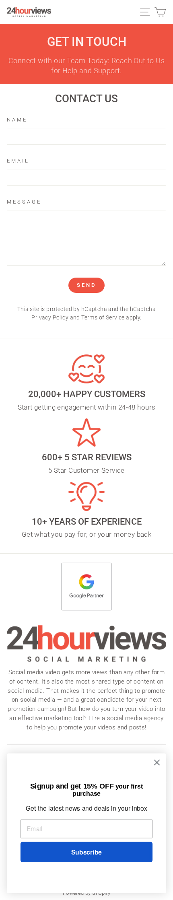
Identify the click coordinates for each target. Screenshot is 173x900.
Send (86, 285)
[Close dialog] (157, 762)
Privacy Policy (49, 317)
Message (24, 202)
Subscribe (86, 852)
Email (18, 161)
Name (17, 120)
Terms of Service (103, 317)
